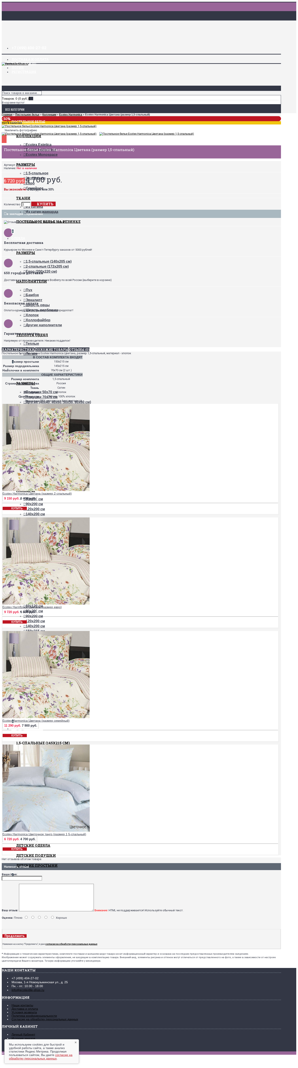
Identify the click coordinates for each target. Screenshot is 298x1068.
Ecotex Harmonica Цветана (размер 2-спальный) (37, 493)
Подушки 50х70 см (42, 392)
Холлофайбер (38, 320)
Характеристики (18, 349)
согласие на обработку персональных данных (40, 1056)
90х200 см (34, 504)
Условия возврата (24, 1012)
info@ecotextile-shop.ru (28, 990)
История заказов (23, 1038)
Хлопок (32, 315)
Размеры (25, 252)
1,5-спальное (37, 173)
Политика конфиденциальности (34, 1015)
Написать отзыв (54, 222)
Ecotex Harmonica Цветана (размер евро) (32, 607)
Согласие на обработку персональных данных (45, 1019)
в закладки (15, 214)
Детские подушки (36, 855)
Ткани (23, 198)
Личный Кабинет (23, 1034)
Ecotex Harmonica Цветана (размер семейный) (36, 720)
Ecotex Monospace (42, 154)
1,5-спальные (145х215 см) (43, 743)
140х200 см (35, 514)
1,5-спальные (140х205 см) (49, 261)
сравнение (35, 214)
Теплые (32, 343)
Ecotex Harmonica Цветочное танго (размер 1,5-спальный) (44, 834)
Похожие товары (52, 349)
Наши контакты (22, 1005)
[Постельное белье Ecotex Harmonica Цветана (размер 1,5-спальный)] (49, 126)
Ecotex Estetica (38, 144)
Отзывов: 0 (31, 222)
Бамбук (32, 295)
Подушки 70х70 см (42, 397)
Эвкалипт (34, 300)
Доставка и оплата (25, 1008)
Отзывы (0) (79, 349)
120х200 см (35, 509)
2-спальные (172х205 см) (47, 266)
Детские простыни (37, 865)
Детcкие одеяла (33, 845)
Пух (29, 290)
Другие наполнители (44, 325)
